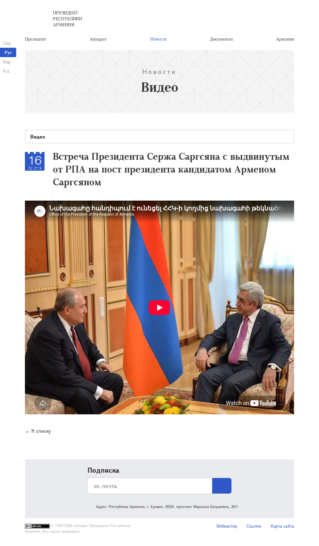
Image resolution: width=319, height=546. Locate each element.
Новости (158, 39)
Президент (35, 39)
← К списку (38, 430)
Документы (221, 39)
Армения (285, 39)
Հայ (7, 43)
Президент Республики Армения (67, 18)
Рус (8, 52)
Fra (6, 71)
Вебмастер (227, 526)
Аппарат (98, 39)
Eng (6, 62)
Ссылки (253, 526)
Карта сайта (282, 526)
